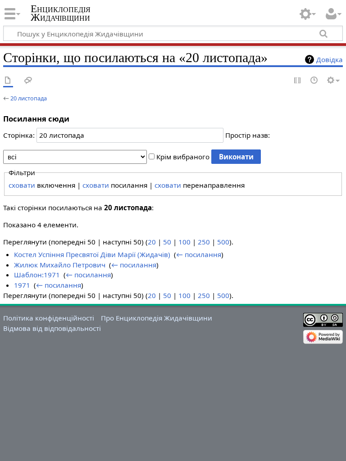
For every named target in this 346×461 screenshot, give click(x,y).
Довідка (329, 59)
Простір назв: (247, 135)
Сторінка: (19, 135)
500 (223, 241)
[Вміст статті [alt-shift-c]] (8, 81)
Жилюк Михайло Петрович (59, 264)
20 (152, 241)
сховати (22, 185)
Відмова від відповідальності (52, 328)
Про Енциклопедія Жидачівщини (156, 317)
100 (184, 241)
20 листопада (28, 98)
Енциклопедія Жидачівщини (61, 13)
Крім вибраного (182, 156)
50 (167, 241)
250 (204, 241)
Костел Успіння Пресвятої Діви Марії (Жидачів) (92, 254)
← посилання (198, 254)
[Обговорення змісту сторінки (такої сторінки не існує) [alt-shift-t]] (28, 81)
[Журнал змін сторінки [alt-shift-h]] (314, 81)
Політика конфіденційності (48, 317)
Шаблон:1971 (37, 274)
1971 (22, 284)
